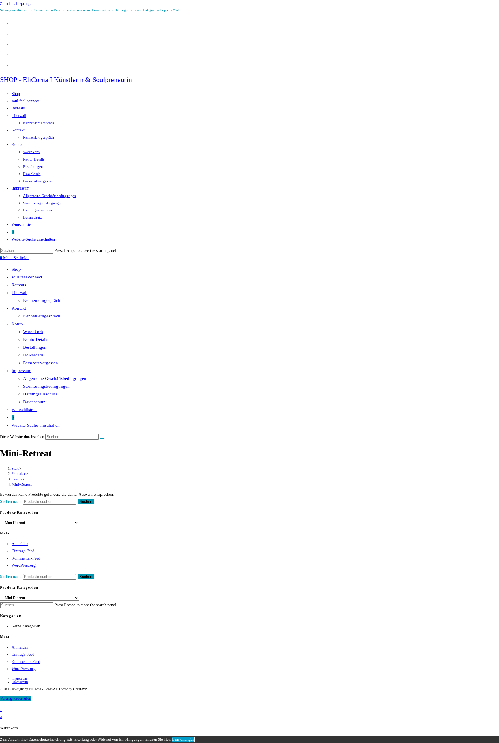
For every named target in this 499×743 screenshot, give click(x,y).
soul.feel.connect (27, 277)
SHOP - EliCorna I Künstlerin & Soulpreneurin (66, 79)
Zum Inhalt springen (16, 3)
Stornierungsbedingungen (46, 386)
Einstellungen (183, 739)
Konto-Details (35, 339)
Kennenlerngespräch (41, 300)
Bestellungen (34, 347)
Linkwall (19, 292)
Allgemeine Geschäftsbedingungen (54, 378)
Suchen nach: (11, 501)
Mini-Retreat (22, 484)
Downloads (33, 355)
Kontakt (19, 308)
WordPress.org (24, 565)
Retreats (19, 285)
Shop (16, 269)
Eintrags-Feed (23, 551)
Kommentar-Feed (26, 558)
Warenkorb (33, 331)
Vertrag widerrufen (15, 698)
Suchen (85, 501)
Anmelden (20, 544)
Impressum (21, 370)
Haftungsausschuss (40, 394)
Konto (17, 324)
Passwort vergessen (40, 363)
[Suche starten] (102, 438)
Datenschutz (34, 402)
